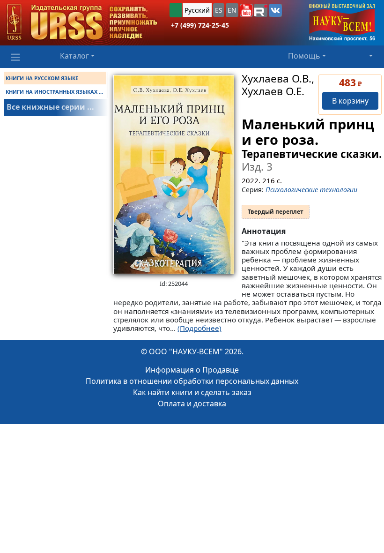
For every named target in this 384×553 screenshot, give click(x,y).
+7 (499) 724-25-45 (200, 25)
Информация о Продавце (192, 370)
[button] (246, 10)
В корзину (350, 101)
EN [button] (232, 10)
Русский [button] (197, 10)
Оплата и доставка (192, 403)
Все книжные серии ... (50, 107)
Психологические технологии (311, 189)
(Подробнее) (199, 328)
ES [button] (218, 10)
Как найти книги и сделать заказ (192, 392)
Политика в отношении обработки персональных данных (192, 381)
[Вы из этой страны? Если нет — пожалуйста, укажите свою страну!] (176, 10)
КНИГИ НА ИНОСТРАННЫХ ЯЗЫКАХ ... (54, 91)
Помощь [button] (304, 56)
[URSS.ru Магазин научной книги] (82, 22)
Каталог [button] (74, 56)
